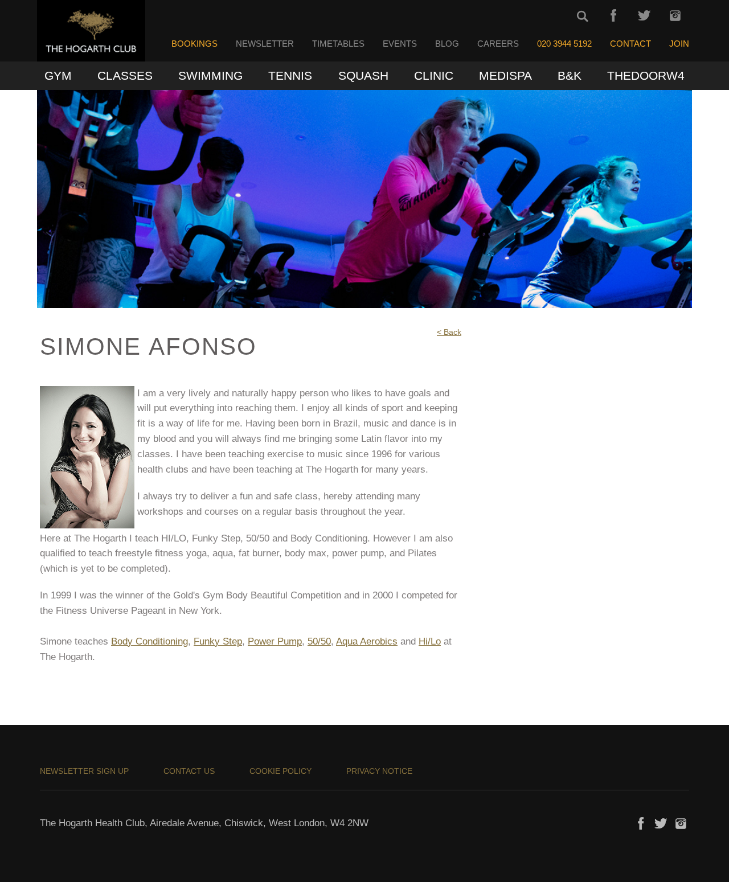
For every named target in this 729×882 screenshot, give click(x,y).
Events (400, 43)
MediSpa (505, 75)
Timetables (338, 43)
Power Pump (275, 641)
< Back (449, 332)
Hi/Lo (430, 641)
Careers (498, 43)
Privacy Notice (379, 771)
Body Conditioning (149, 641)
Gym (58, 75)
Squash (363, 75)
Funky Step (218, 641)
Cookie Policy (280, 771)
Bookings (194, 43)
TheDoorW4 (646, 75)
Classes (125, 75)
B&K (569, 75)
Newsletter (265, 43)
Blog (447, 43)
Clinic (433, 75)
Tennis (290, 75)
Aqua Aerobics (367, 641)
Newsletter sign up (84, 771)
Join (679, 43)
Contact (630, 43)
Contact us (189, 771)
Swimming (210, 75)
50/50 (319, 641)
